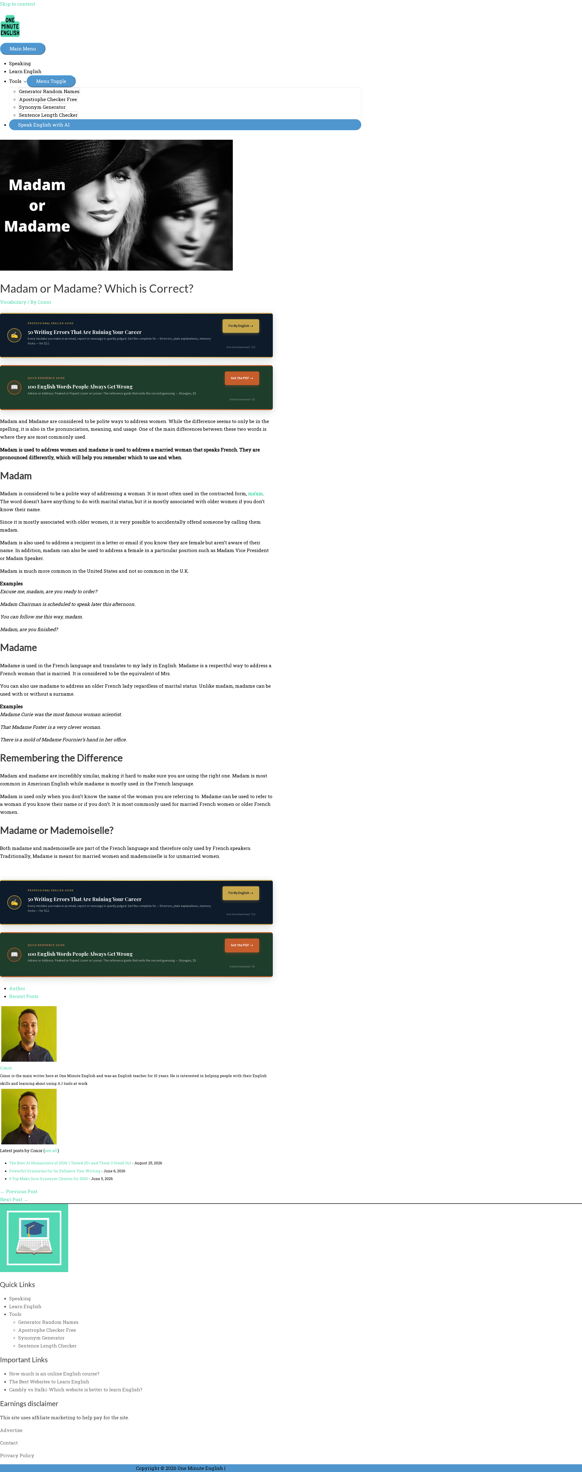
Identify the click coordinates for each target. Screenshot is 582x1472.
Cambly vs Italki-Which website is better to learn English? (75, 1389)
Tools (15, 81)
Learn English (25, 71)
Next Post (14, 1199)
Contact (9, 1443)
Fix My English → (240, 326)
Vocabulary (13, 302)
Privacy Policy (17, 1455)
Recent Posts (23, 996)
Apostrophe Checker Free (48, 99)
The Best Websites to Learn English (49, 1381)
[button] (185, 124)
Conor (6, 1068)
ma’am (255, 493)
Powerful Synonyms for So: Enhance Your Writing (54, 1170)
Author (17, 988)
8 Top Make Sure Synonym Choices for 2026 (48, 1178)
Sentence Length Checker (48, 115)
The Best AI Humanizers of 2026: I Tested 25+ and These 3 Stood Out (70, 1163)
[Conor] (28, 1060)
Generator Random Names (49, 91)
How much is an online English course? (54, 1373)
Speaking (20, 63)
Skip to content (17, 4)
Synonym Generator (42, 107)
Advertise (11, 1430)
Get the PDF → (242, 378)
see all (51, 1150)
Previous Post (19, 1191)
